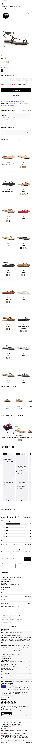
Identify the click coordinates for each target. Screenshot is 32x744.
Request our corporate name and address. (17, 737)
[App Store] (6, 713)
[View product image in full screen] (4, 46)
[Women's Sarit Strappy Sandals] (8, 342)
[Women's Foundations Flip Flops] (24, 151)
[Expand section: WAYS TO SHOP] (16, 673)
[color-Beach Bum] (25, 167)
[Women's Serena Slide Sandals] (24, 314)
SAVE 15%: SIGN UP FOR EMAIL (16, 640)
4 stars (3, 527)
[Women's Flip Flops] (24, 206)
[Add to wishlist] (28, 13)
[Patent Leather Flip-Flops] (24, 342)
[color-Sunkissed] (20, 167)
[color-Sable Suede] (9, 329)
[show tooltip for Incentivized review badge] (12, 579)
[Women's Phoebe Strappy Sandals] (8, 151)
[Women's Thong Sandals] (24, 260)
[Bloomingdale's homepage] (2, 0)
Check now (25, 692)
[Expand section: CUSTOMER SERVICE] (16, 661)
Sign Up (22, 101)
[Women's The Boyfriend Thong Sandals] (8, 206)
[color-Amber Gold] (19, 440)
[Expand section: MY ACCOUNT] (16, 665)
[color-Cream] (23, 331)
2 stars (3, 533)
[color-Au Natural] (7, 302)
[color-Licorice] (21, 248)
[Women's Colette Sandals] (8, 287)
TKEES (3, 4)
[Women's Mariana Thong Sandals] (8, 260)
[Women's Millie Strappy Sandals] (8, 178)
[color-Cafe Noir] (21, 440)
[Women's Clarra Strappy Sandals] (20, 426)
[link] (8, 163)
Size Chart (15, 75)
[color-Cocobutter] (23, 167)
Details (24, 84)
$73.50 (10, 84)
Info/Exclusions (17, 106)
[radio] (20, 167)
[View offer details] (16, 132)
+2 (27, 166)
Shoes (6, 0)
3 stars (3, 530)
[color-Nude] (26, 331)
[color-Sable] (7, 275)
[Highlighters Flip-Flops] (8, 233)
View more (5, 123)
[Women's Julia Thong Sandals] (8, 314)
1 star (3, 536)
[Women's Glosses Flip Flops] (24, 233)
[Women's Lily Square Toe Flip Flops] (24, 178)
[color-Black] (23, 194)
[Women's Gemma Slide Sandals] (24, 370)
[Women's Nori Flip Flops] (24, 287)
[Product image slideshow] (16, 32)
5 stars (3, 524)
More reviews (16, 626)
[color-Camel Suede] (7, 329)
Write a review (27, 517)
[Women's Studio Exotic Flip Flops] (8, 370)
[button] (16, 32)
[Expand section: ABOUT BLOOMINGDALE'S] (16, 669)
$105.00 (19, 84)
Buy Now (16, 96)
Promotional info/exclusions (14, 692)
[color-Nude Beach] (20, 194)
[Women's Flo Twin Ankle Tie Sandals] (7, 426)
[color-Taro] (9, 221)
